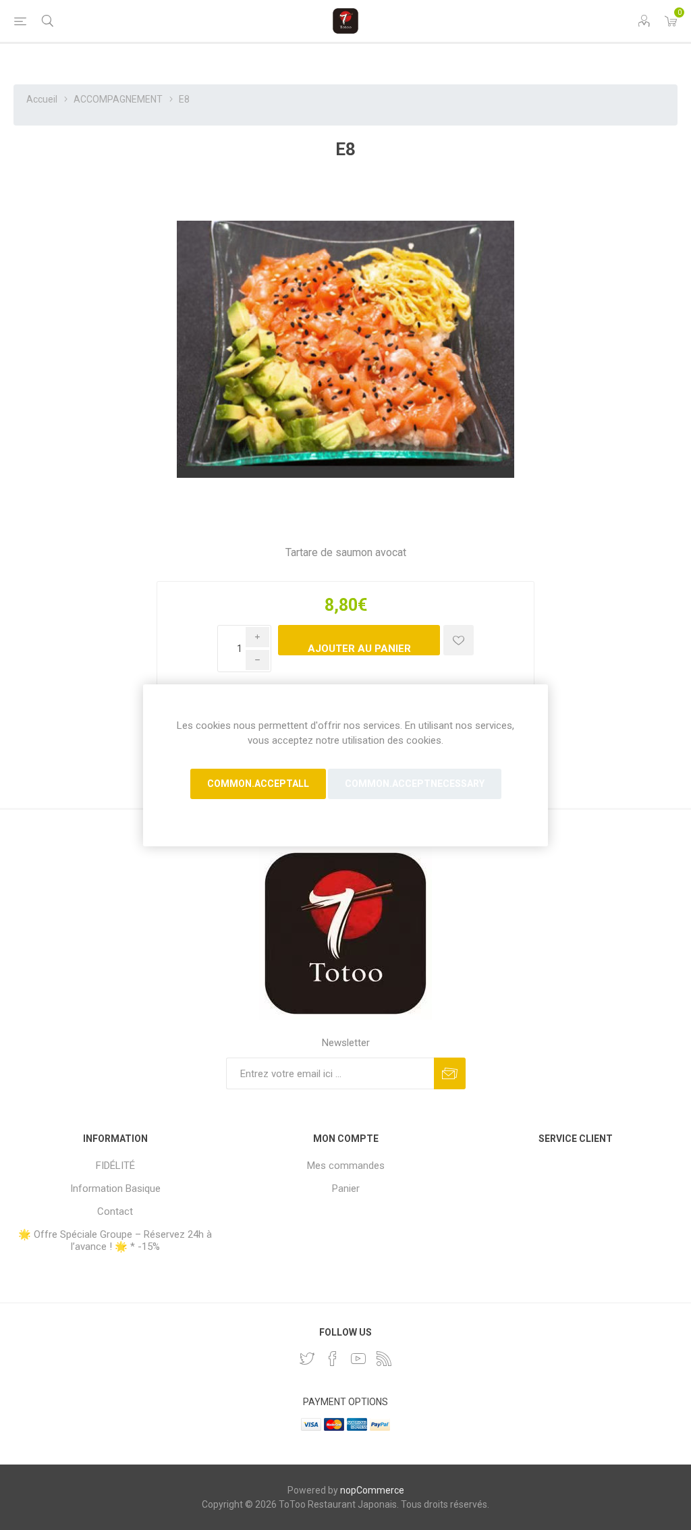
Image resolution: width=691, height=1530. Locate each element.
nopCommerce (372, 1490)
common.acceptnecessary (415, 783)
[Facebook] (332, 1358)
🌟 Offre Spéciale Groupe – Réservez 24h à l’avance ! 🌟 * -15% (115, 1240)
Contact (115, 1211)
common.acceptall (258, 783)
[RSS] (384, 1358)
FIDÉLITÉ (115, 1165)
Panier (346, 1188)
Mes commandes (346, 1165)
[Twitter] (307, 1358)
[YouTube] (358, 1358)
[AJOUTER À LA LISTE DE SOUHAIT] (458, 640)
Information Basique (115, 1188)
